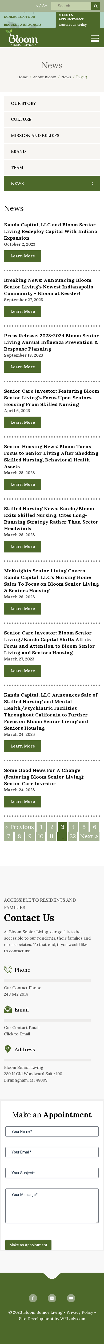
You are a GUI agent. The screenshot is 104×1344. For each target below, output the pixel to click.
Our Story (23, 103)
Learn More (22, 255)
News (17, 183)
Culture (21, 119)
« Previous (19, 827)
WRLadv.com (72, 1318)
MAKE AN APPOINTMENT (73, 20)
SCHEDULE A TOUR (19, 17)
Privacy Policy (79, 1312)
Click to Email (17, 1033)
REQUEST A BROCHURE (22, 25)
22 (73, 836)
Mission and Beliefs (35, 135)
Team (17, 167)
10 (40, 836)
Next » (89, 836)
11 (51, 836)
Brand (18, 151)
